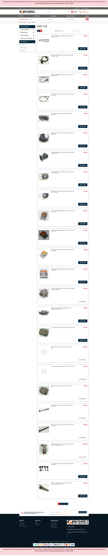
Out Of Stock (82, 301)
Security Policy (54, 527)
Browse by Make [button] (71, 16)
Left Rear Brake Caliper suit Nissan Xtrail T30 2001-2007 (62, 366)
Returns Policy (23, 47)
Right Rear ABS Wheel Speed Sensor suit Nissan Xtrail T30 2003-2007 (62, 75)
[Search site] (69, 11)
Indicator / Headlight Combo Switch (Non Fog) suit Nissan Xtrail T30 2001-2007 (61, 483)
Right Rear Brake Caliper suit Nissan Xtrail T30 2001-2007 (62, 347)
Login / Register (85, 8)
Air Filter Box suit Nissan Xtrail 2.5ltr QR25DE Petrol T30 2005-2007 (62, 133)
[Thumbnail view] (38, 31)
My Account (21, 522)
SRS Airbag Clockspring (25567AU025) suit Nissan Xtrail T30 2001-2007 (62, 192)
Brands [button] (87, 16)
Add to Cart (83, 48)
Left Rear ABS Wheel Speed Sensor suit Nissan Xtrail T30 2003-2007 (62, 95)
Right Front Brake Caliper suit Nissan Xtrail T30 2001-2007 (62, 386)
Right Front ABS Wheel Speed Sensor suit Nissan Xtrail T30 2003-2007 (62, 56)
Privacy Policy (68, 514)
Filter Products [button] (25, 26)
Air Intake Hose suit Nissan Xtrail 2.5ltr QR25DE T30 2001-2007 (61, 114)
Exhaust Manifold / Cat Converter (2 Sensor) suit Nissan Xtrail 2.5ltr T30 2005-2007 (62, 445)
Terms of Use (53, 522)
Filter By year (24, 32)
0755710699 (85, 12)
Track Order (21, 524)
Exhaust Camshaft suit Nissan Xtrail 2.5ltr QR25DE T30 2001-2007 (62, 425)
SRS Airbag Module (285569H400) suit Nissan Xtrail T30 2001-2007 (62, 250)
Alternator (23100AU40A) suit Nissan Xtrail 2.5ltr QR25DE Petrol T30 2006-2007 (63, 289)
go (87, 19)
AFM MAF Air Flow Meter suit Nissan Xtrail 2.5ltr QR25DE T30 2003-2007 (62, 153)
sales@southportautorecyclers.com (77, 529)
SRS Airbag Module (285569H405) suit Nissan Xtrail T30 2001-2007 (62, 270)
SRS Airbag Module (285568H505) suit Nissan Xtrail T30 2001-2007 (62, 211)
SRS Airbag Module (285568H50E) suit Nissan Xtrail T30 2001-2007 (62, 231)
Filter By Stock (24, 35)
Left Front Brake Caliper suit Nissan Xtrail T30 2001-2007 (63, 327)
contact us (76, 8)
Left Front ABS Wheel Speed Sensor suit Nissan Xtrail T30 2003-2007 (62, 36)
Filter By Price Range (26, 38)
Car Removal (53, 16)
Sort (73, 30)
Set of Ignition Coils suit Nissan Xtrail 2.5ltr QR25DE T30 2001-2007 (62, 464)
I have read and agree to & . (61, 514)
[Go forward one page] (67, 504)
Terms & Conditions (62, 514)
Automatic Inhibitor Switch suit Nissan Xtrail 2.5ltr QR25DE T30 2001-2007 (61, 308)
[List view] (41, 31)
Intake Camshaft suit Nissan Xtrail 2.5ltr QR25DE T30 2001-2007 (62, 406)
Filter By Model (25, 29)
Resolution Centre (22, 526)
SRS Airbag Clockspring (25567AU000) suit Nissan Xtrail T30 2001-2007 (62, 172)
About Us (21, 16)
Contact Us (37, 16)
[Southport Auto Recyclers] (27, 11)
